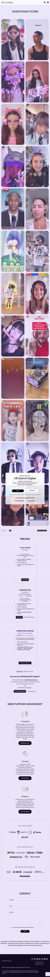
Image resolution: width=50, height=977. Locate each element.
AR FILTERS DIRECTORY (20, 500)
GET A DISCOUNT (31, 500)
